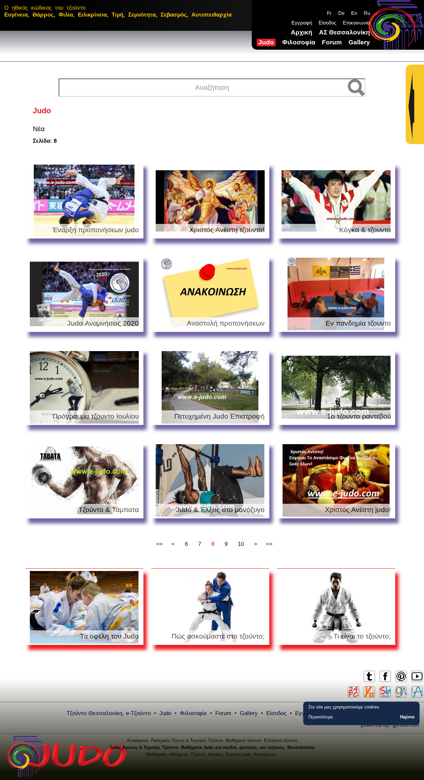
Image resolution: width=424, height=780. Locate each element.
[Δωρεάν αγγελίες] (369, 692)
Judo (266, 42)
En (354, 13)
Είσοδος (327, 23)
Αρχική (301, 32)
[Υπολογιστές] (353, 692)
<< (159, 544)
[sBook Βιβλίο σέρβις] (385, 692)
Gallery (359, 42)
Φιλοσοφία (298, 42)
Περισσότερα (320, 716)
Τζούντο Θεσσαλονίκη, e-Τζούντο (109, 713)
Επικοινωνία (356, 23)
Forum (332, 42)
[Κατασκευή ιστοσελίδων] (401, 692)
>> (269, 544)
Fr (329, 13)
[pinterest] (401, 681)
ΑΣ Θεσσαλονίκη (344, 32)
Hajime (407, 716)
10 (241, 544)
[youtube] (417, 681)
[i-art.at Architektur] (417, 692)
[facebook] (385, 681)
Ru (367, 13)
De (341, 13)
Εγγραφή (302, 23)
